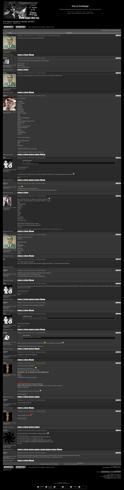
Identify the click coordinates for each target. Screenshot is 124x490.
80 (15, 23)
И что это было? (21, 168)
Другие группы (50, 27)
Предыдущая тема (106, 30)
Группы (84, 11)
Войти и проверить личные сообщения (81, 13)
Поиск (72, 11)
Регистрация (90, 11)
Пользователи (78, 11)
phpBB (59, 483)
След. (19, 23)
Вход (92, 13)
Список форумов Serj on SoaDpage (36, 27)
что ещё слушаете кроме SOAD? (19, 21)
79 (13, 23)
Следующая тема (116, 30)
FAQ (69, 11)
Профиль (69, 13)
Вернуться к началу (8, 54)
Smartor (65, 482)
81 (17, 23)
